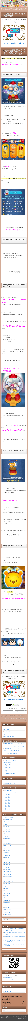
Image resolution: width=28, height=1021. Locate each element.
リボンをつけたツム (8, 876)
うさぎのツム (7, 857)
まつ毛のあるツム (8, 869)
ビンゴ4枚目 (7, 799)
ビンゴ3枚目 (7, 797)
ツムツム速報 (24, 708)
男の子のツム (7, 852)
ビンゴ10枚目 (7, 808)
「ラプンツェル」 (8, 838)
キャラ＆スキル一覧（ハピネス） (11, 783)
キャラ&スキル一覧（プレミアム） (11, 781)
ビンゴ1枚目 (7, 794)
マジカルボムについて (9, 770)
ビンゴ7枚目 (7, 803)
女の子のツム (7, 850)
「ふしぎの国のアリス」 (9, 829)
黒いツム (6, 898)
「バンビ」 (6, 833)
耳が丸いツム (7, 862)
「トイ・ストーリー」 (9, 826)
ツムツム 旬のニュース (19, 710)
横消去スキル (7, 905)
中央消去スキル (7, 902)
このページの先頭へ (23, 1018)
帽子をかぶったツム (8, 881)
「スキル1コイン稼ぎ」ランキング (11, 750)
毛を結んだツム (7, 883)
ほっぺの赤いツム (8, 871)
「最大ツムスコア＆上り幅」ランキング (12, 748)
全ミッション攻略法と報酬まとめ (11, 793)
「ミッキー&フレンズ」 (9, 817)
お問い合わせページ (8, 991)
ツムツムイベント (8, 731)
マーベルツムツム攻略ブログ (10, 979)
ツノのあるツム (7, 879)
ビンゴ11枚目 (7, 809)
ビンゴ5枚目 (7, 800)
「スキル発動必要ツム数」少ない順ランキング (14, 743)
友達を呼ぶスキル (8, 909)
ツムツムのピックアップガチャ (14, 708)
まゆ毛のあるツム (8, 867)
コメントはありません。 (8, 710)
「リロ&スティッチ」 (8, 824)
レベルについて (8, 767)
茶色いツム (6, 895)
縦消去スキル (7, 907)
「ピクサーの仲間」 (8, 819)
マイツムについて (8, 765)
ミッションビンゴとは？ (9, 790)
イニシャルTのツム (8, 848)
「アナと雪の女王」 (8, 822)
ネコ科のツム (7, 855)
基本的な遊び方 (7, 762)
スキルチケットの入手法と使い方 (11, 773)
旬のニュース (7, 726)
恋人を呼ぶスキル (8, 912)
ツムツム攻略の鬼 (8, 977)
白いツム (6, 890)
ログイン (6, 1010)
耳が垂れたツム (7, 864)
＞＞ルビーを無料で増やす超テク (14, 43)
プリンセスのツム (8, 860)
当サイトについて (8, 988)
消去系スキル (7, 900)
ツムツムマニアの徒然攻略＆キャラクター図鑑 (13, 1017)
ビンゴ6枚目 (7, 802)
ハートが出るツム (8, 914)
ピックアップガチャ (22, 711)
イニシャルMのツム (8, 843)
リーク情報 (6, 729)
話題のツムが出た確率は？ (10, 736)
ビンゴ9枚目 (7, 806)
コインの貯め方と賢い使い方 (10, 760)
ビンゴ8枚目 (7, 805)
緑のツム (6, 888)
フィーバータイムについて (10, 768)
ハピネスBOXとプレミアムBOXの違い (12, 771)
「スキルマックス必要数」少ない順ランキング (14, 746)
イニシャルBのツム (8, 841)
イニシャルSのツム (8, 845)
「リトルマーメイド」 (9, 836)
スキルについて (8, 764)
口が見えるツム (7, 874)
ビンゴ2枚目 (7, 796)
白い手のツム (7, 893)
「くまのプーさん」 (8, 831)
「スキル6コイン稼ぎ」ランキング (11, 753)
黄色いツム (6, 886)
